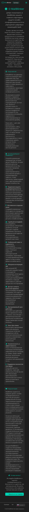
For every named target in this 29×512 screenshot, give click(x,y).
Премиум (15, 2)
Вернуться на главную (15, 494)
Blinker (7, 2)
